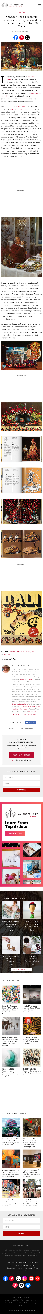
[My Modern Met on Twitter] (18, 1278)
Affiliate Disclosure (24, 1303)
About (7, 1300)
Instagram (30, 651)
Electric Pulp (31, 1310)
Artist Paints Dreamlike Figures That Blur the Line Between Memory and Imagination (10, 1173)
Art (24, 12)
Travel (36, 1268)
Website (12, 651)
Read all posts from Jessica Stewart (23, 714)
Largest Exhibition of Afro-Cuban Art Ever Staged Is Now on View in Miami (31, 1173)
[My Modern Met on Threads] (21, 1285)
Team (22, 1300)
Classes (32, 1265)
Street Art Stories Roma (20, 704)
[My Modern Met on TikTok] (15, 1285)
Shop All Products (21, 969)
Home (19, 12)
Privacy (34, 1303)
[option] (11, 866)
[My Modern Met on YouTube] (37, 1278)
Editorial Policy (15, 1300)
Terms (20, 1306)
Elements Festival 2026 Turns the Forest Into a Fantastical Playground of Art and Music (10, 1142)
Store (26, 1271)
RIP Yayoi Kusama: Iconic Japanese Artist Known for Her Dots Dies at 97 (31, 1040)
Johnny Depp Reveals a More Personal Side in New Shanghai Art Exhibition (10, 1203)
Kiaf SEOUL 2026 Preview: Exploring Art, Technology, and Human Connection (32, 1072)
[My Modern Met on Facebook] (5, 1278)
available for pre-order (19, 109)
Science (20, 1268)
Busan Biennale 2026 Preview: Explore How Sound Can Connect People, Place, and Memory (10, 1041)
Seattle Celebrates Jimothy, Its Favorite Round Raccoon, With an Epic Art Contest (31, 1203)
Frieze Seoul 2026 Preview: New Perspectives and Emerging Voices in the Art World (10, 1073)
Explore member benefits (22, 760)
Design (14, 1262)
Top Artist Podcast (26, 679)
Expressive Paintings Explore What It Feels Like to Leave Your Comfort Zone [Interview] (10, 1010)
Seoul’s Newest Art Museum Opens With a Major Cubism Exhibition (31, 1009)
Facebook (21, 651)
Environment (11, 1268)
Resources (24, 1265)
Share (31, 722)
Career (17, 1265)
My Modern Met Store (14, 899)
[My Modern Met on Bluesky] (28, 1285)
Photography (23, 1262)
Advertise (14, 1303)
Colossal (7, 654)
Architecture (33, 1262)
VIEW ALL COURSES (15, 833)
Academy (20, 1271)
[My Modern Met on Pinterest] (11, 1278)
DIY (11, 1265)
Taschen (21, 106)
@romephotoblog (34, 711)
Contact (7, 1303)
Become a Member (22, 755)
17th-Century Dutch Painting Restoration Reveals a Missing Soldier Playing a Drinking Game (30, 1142)
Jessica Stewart (16, 32)
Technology (28, 1268)
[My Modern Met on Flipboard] (31, 1278)
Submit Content (30, 1300)
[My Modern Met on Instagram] (24, 1278)
